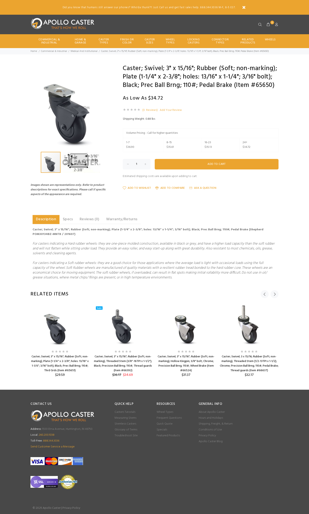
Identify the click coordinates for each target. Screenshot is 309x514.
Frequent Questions (169, 418)
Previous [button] (265, 294)
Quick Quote (165, 423)
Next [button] (275, 294)
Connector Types (220, 41)
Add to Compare (172, 188)
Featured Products (168, 435)
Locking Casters (194, 41)
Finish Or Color (127, 41)
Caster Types (104, 41)
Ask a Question (205, 188)
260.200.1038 (42, 435)
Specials (162, 429)
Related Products (247, 41)
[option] (59, 340)
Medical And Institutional (84, 51)
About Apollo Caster (212, 412)
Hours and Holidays (211, 418)
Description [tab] (46, 219)
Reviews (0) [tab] (89, 219)
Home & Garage (80, 41)
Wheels (270, 39)
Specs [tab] (68, 219)
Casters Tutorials (125, 412)
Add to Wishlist (139, 188)
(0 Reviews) (150, 110)
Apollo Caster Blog (211, 441)
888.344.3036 (44, 440)
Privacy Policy (207, 435)
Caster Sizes (150, 41)
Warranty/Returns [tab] (121, 219)
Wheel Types (170, 41)
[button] (106, 69)
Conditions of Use (210, 429)
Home (33, 51)
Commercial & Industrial (49, 41)
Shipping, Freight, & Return (216, 423)
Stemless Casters (125, 423)
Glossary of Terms (126, 429)
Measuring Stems (125, 418)
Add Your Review (171, 110)
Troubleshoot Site (126, 435)
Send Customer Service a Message (52, 446)
